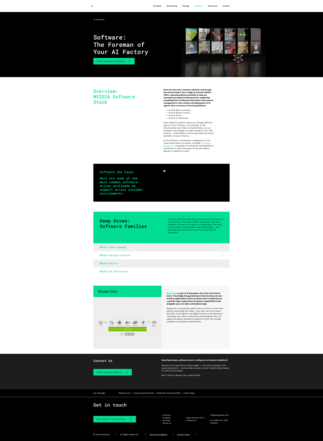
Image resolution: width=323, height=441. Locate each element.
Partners (167, 415)
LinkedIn (214, 423)
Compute (157, 6)
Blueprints (171, 293)
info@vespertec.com (219, 415)
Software (198, 6)
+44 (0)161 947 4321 (219, 420)
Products (167, 418)
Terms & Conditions (158, 434)
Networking (171, 6)
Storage (185, 6)
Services (166, 420)
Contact (226, 6)
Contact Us (191, 420)
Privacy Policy (183, 434)
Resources (212, 6)
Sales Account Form (195, 418)
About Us (167, 423)
